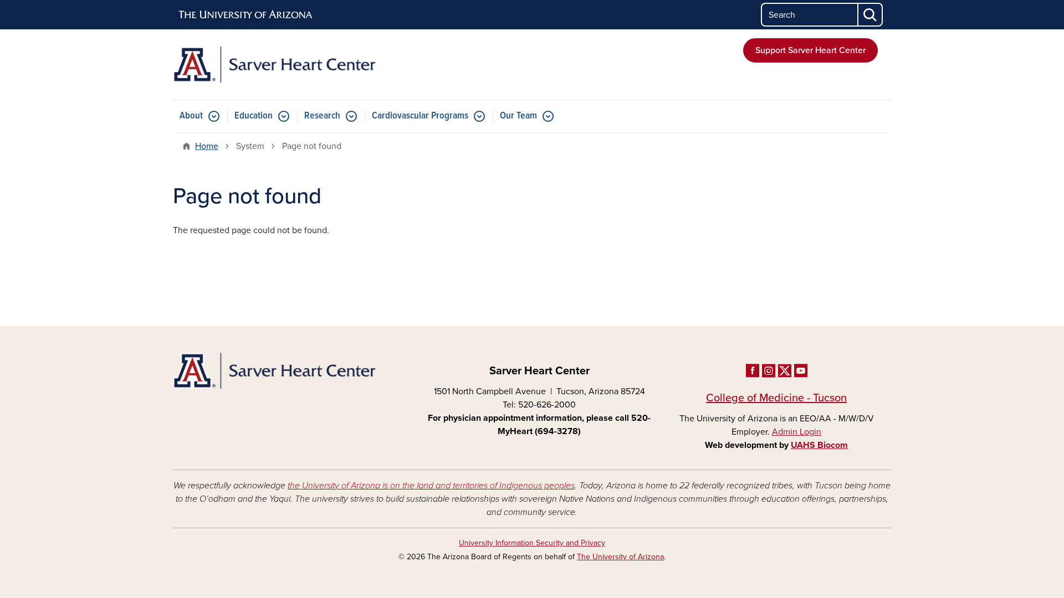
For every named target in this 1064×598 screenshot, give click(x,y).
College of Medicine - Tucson (776, 398)
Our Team (518, 116)
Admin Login (796, 431)
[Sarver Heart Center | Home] (288, 65)
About (191, 116)
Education (253, 116)
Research (322, 116)
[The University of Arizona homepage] (246, 15)
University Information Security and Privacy (532, 543)
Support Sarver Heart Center (810, 50)
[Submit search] (870, 15)
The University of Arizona (620, 556)
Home (206, 146)
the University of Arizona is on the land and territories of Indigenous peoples (431, 485)
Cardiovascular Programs (420, 116)
